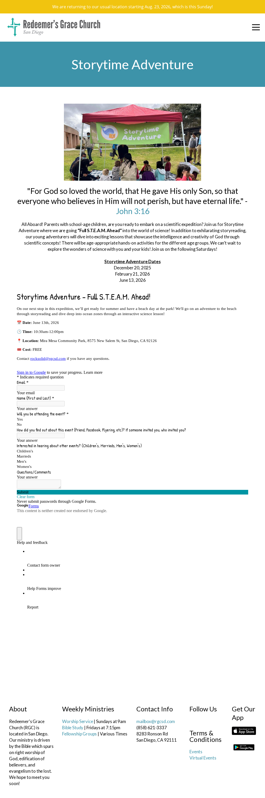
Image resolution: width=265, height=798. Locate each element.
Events (195, 751)
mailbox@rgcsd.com (155, 721)
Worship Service (77, 721)
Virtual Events (202, 758)
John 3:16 (132, 211)
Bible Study (72, 727)
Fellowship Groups (79, 733)
